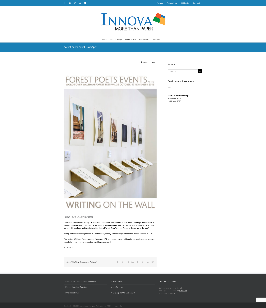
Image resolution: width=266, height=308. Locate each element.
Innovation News (72, 293)
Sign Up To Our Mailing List (124, 293)
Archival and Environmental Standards (80, 281)
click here (183, 291)
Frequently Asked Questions (76, 287)
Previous (144, 62)
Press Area (117, 281)
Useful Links (118, 287)
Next (153, 62)
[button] (170, 88)
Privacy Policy (118, 306)
